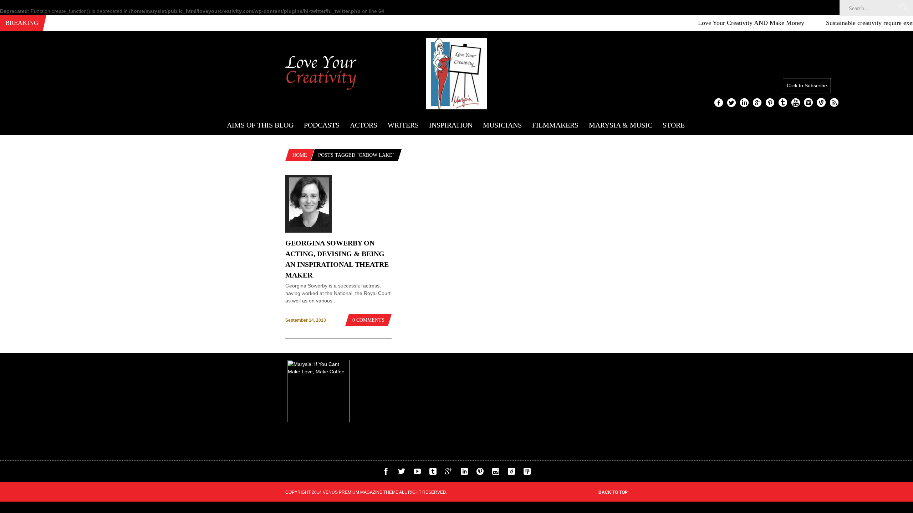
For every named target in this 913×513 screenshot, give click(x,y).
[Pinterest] (480, 473)
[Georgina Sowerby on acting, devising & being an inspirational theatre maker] (308, 231)
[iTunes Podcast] (527, 473)
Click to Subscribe (807, 85)
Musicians (502, 125)
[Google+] (448, 473)
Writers (403, 125)
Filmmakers (555, 125)
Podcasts (322, 125)
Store (674, 125)
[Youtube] (417, 473)
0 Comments (368, 320)
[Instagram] (495, 473)
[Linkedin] (464, 473)
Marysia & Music (620, 125)
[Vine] (511, 473)
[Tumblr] (433, 473)
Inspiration (451, 125)
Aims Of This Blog (260, 125)
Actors (363, 125)
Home (299, 155)
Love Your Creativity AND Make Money (739, 22)
